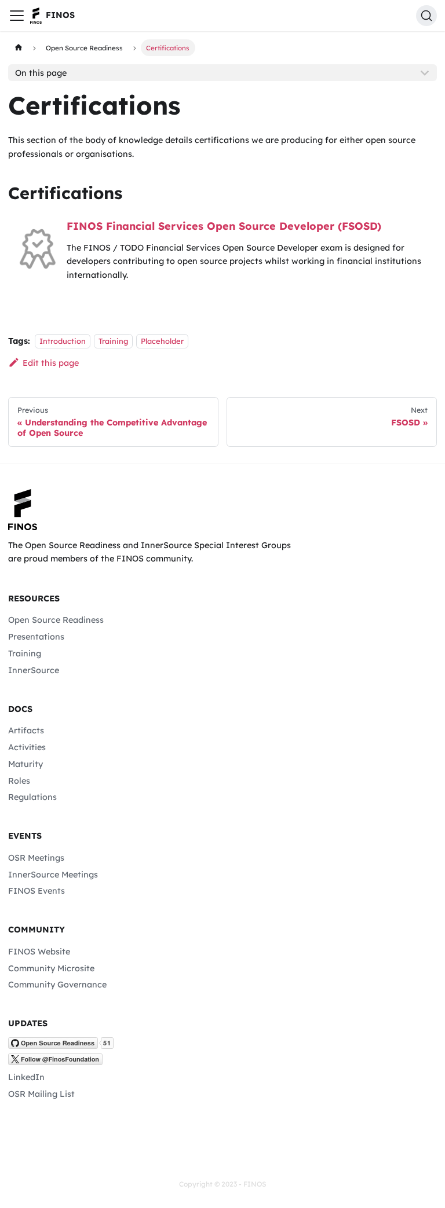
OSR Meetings (36, 858)
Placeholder (162, 341)
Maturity (25, 764)
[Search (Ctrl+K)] (426, 15)
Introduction (62, 341)
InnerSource (33, 670)
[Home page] (18, 47)
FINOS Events (36, 891)
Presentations (36, 636)
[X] (55, 1062)
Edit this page (50, 363)
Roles (19, 781)
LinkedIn (26, 1077)
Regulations (32, 797)
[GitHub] (61, 1046)
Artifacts (26, 730)
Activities (27, 747)
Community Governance (57, 984)
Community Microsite (51, 968)
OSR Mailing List (41, 1094)
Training (113, 341)
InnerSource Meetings (53, 874)
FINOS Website (39, 951)
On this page (41, 73)
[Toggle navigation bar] (16, 15)
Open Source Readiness (56, 620)
